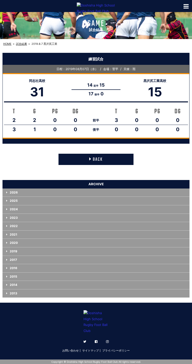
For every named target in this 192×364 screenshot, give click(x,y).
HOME (7, 44)
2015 (13, 276)
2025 (14, 201)
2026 (14, 192)
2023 (14, 218)
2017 (13, 260)
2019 (13, 251)
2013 (13, 293)
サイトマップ (90, 350)
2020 (14, 243)
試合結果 (21, 44)
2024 (14, 209)
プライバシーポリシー (116, 350)
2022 (14, 226)
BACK (98, 159)
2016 (13, 268)
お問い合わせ (70, 350)
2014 (13, 285)
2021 (13, 234)
